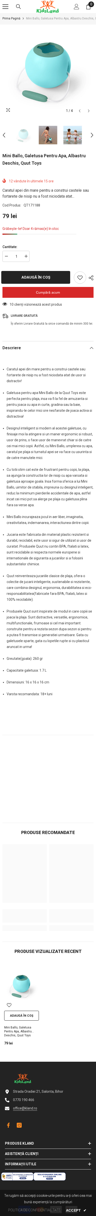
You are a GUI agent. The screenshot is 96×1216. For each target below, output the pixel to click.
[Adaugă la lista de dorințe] (80, 277)
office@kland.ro (25, 1108)
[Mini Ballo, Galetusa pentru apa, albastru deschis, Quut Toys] (21, 985)
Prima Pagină (11, 18)
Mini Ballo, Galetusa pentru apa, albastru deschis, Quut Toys (18, 1031)
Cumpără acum (48, 292)
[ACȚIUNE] (90, 278)
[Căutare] (18, 7)
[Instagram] (19, 1125)
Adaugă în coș (37, 277)
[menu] (5, 7)
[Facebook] (7, 1125)
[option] (48, 70)
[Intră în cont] (76, 6)
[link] (24, 916)
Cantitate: (9, 247)
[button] (79, 111)
